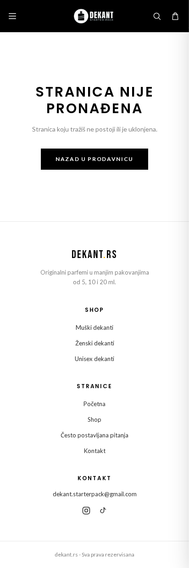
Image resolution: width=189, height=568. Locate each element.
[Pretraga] (157, 16)
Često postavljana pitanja (94, 435)
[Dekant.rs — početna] (94, 16)
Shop (94, 419)
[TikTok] (102, 510)
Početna (94, 403)
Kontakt (95, 450)
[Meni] (12, 16)
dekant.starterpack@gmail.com (95, 494)
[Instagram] (86, 510)
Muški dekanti (94, 327)
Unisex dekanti (94, 358)
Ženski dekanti (94, 343)
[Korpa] (175, 16)
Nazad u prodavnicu (94, 158)
